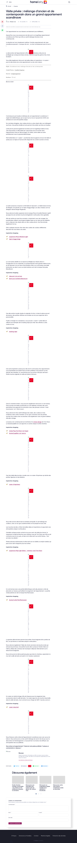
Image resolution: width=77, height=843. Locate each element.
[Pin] (28, 49)
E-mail (40, 812)
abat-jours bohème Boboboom (18, 278)
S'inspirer (16, 6)
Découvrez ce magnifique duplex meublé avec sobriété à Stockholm (44, 787)
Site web (10, 817)
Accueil (9, 6)
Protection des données (59, 835)
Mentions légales (45, 835)
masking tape (13, 331)
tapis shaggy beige (14, 239)
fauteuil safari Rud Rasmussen (18, 600)
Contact (36, 835)
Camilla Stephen (19, 70)
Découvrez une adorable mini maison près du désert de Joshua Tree (31, 787)
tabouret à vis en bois (15, 276)
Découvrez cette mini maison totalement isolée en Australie (58, 787)
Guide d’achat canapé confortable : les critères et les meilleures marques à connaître (17, 787)
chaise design (37, 422)
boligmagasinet (16, 74)
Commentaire (11, 804)
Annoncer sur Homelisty (25, 835)
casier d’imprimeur (14, 484)
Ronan (12, 21)
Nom (9, 812)
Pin (31, 52)
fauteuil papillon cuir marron (17, 433)
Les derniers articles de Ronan (25, 760)
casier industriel (14, 707)
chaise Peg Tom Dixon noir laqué (18, 431)
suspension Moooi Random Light (18, 236)
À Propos (13, 835)
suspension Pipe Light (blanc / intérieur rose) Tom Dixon (25, 550)
